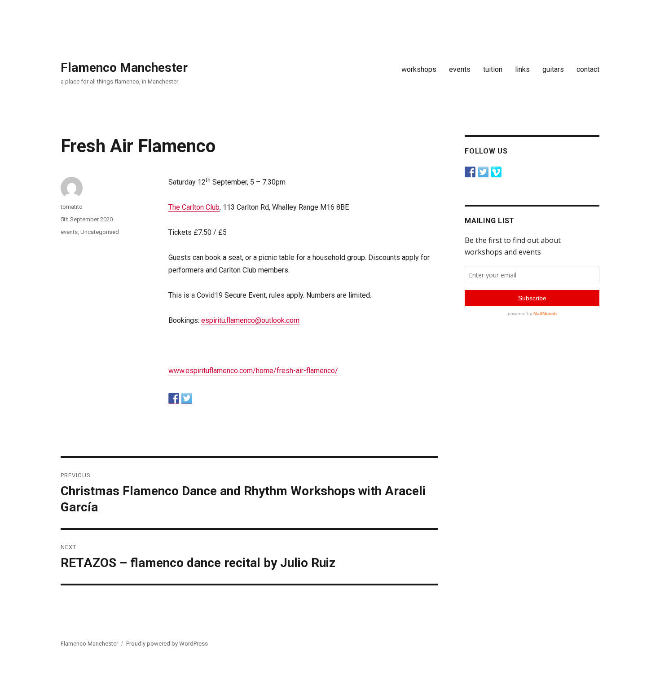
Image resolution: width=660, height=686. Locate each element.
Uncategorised (99, 232)
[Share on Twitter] (186, 398)
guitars (553, 69)
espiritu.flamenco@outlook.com (250, 320)
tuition (492, 69)
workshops (418, 69)
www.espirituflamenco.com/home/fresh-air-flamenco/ (253, 370)
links (522, 69)
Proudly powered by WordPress (167, 643)
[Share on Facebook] (173, 398)
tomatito (72, 206)
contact (587, 69)
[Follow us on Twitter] (483, 172)
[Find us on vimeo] (496, 172)
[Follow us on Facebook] (470, 172)
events (460, 69)
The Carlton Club (194, 207)
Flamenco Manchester (124, 67)
